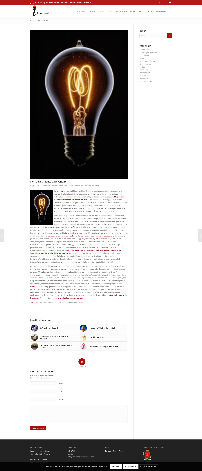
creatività (38, 302)
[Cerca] (169, 11)
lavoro (64, 302)
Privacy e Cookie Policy (114, 451)
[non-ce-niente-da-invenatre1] (79, 104)
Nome (61, 383)
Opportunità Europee (148, 61)
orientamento (72, 302)
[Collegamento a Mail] (159, 2)
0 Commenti (46, 186)
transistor (101, 239)
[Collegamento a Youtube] (170, 2)
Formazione (144, 49)
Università (143, 78)
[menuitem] (81, 11)
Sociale (142, 67)
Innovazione (144, 55)
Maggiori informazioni (148, 466)
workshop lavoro (146, 81)
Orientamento (78, 186)
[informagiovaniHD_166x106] (40, 11)
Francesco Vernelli (93, 186)
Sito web (61, 399)
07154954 (39, 2)
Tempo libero (144, 73)
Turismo (142, 75)
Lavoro (71, 186)
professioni (83, 302)
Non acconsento (130, 466)
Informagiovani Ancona (60, 186)
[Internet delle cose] (2, 235)
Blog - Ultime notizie (39, 20)
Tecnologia (143, 70)
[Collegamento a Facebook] (163, 2)
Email (61, 391)
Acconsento (116, 466)
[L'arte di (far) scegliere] (200, 235)
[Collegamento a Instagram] (166, 2)
